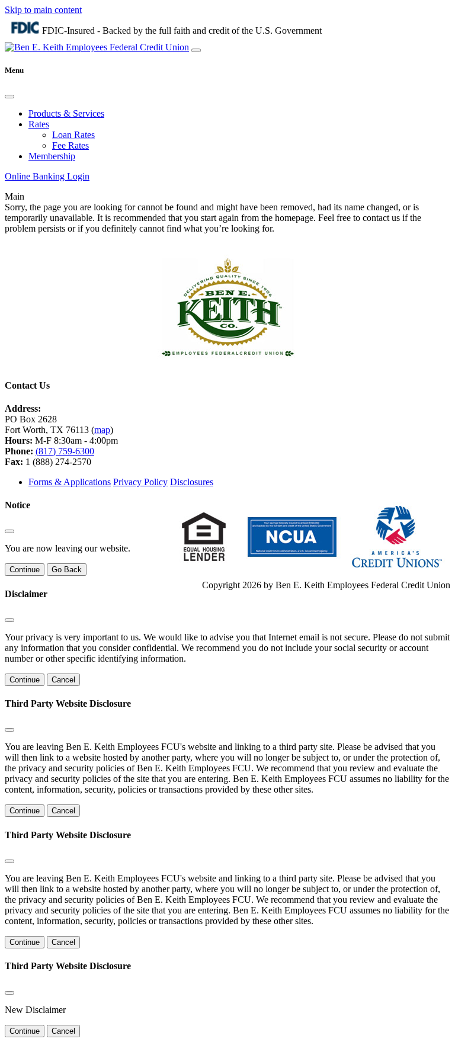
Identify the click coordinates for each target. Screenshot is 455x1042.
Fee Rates (70, 145)
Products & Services (66, 113)
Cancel (63, 679)
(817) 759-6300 (65, 451)
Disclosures (191, 482)
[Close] (9, 96)
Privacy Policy (140, 482)
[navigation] (196, 50)
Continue (24, 569)
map (102, 430)
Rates (38, 124)
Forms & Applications (69, 482)
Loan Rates (73, 135)
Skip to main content (43, 10)
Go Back (67, 569)
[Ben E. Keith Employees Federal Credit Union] (97, 47)
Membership (51, 156)
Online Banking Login (47, 176)
